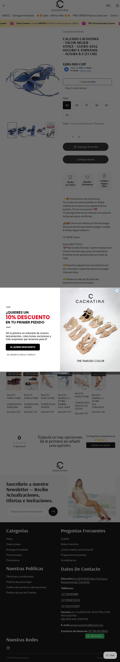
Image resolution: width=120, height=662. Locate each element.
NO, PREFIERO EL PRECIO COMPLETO (21, 354)
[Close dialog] (117, 291)
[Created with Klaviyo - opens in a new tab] (60, 373)
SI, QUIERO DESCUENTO (22, 347)
